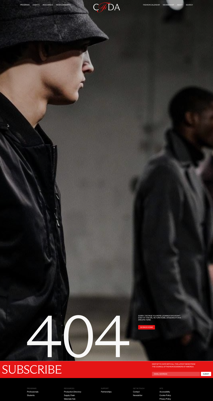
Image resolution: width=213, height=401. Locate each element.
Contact (136, 392)
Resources (48, 5)
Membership (168, 5)
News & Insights (63, 5)
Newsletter (137, 396)
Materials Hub (69, 399)
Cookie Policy (165, 396)
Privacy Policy (165, 399)
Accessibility (165, 392)
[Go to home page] (106, 7)
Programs (25, 5)
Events (36, 5)
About (180, 5)
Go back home (146, 327)
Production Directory (72, 392)
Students (31, 396)
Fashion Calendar (151, 5)
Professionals (32, 392)
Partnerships (106, 392)
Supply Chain (69, 396)
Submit (206, 374)
